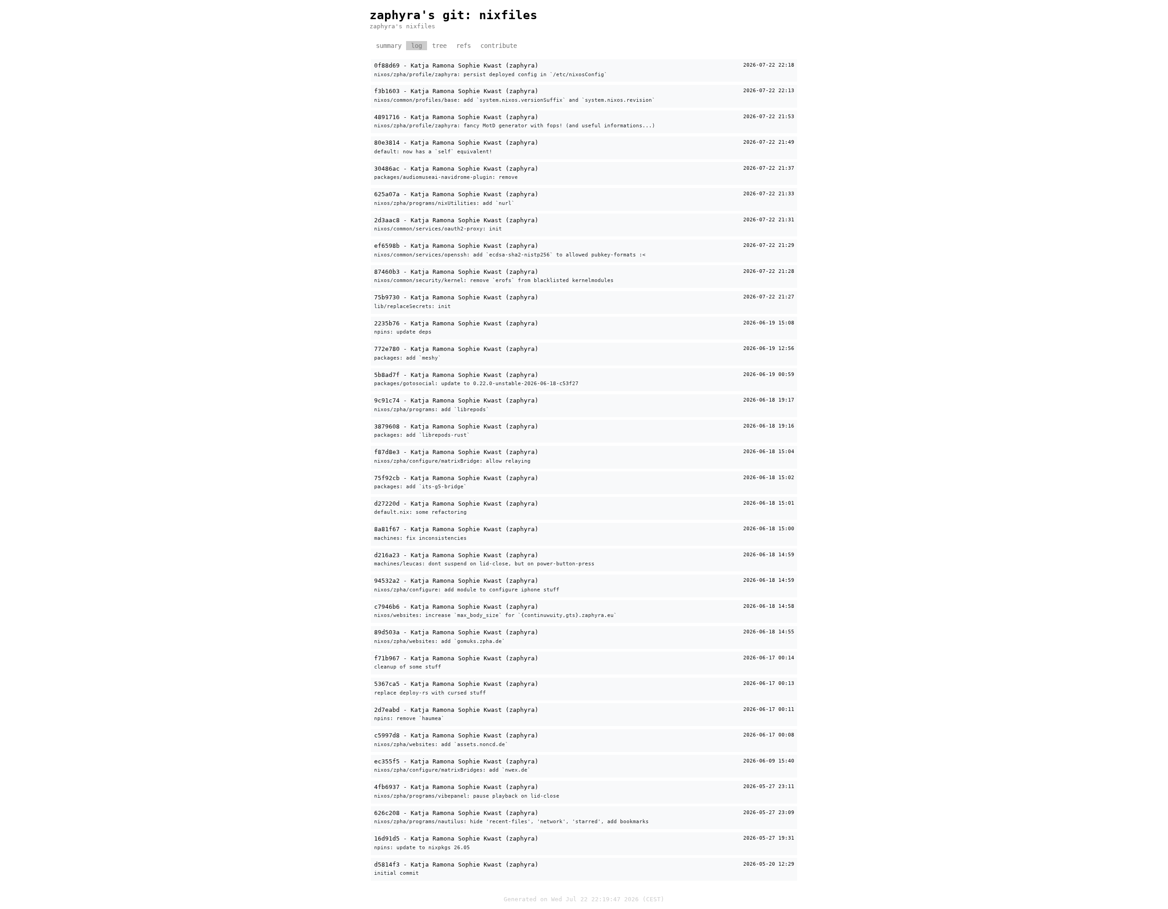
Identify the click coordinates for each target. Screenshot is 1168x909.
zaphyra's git (417, 15)
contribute (498, 45)
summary (389, 45)
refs (463, 45)
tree (439, 45)
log (416, 45)
